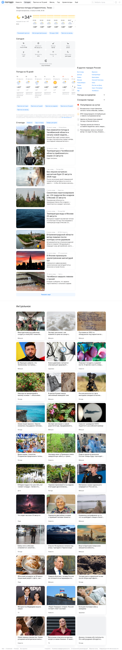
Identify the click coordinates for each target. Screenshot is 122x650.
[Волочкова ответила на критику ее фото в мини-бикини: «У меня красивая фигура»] (61, 630)
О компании (9, 648)
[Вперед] (72, 21)
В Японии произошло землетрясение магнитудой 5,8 (60, 258)
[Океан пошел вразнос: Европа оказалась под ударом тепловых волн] (30, 417)
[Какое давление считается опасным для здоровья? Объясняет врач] (61, 356)
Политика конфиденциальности (60, 648)
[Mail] (3, 2)
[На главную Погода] (8, 2)
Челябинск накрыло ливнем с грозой (60, 277)
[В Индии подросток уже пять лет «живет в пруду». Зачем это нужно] (30, 478)
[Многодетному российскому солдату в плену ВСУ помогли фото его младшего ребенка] (30, 326)
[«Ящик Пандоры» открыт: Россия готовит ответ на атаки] (61, 600)
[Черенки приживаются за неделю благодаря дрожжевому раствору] (61, 478)
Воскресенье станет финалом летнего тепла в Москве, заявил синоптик (91, 109)
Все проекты (23, 648)
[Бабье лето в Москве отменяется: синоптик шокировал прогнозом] (30, 539)
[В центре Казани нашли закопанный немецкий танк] (61, 387)
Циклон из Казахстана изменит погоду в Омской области (91, 120)
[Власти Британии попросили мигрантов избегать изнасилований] (91, 539)
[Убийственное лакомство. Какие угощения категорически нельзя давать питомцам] (30, 630)
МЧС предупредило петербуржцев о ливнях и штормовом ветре (92, 115)
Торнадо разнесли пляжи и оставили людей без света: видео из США (92, 125)
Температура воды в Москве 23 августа (60, 215)
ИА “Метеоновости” (67, 117)
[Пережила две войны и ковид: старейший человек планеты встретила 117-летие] (61, 509)
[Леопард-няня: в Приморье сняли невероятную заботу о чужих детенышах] (61, 448)
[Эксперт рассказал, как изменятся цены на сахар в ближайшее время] (61, 326)
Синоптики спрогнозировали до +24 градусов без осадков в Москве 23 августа (60, 195)
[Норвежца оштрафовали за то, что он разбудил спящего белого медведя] (91, 509)
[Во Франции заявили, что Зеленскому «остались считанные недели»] (30, 356)
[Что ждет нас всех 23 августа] (30, 509)
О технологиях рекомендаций (79, 648)
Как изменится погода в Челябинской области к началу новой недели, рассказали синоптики (58, 132)
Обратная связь (93, 648)
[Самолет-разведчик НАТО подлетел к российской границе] (91, 417)
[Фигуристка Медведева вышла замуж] (30, 600)
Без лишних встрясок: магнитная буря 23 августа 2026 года (59, 174)
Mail (3, 648)
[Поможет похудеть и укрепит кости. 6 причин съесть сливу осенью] (91, 356)
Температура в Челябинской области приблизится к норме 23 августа (60, 153)
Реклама (16, 648)
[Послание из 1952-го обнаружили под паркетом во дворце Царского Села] (91, 326)
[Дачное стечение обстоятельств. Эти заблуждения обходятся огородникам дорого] (91, 630)
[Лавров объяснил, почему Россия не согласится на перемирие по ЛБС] (61, 569)
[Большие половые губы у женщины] (91, 600)
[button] (18, 17)
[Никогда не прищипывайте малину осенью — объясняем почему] (30, 387)
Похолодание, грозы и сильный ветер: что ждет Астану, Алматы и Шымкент (92, 131)
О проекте (47, 648)
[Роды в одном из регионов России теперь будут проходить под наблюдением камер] (91, 448)
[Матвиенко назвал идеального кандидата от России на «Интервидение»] (91, 478)
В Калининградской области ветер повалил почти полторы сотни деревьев (60, 237)
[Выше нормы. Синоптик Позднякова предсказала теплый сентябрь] (30, 448)
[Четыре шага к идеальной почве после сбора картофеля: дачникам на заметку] (91, 569)
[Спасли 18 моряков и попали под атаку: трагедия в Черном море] (61, 539)
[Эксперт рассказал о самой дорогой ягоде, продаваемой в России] (61, 417)
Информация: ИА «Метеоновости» (109, 648)
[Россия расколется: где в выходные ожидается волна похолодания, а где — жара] (91, 387)
